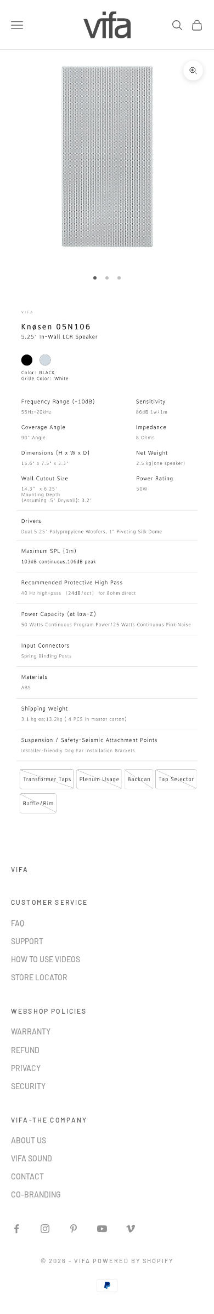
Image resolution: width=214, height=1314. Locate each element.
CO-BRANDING (36, 1194)
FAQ (17, 923)
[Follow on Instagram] (45, 1228)
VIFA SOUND (31, 1158)
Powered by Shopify (133, 1260)
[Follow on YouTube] (102, 1228)
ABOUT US (28, 1140)
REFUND (25, 1050)
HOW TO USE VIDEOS (45, 959)
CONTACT (27, 1176)
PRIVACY (26, 1068)
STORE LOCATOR (39, 977)
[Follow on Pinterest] (73, 1228)
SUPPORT (27, 941)
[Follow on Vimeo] (130, 1228)
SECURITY (28, 1086)
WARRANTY (30, 1031)
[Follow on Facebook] (16, 1228)
